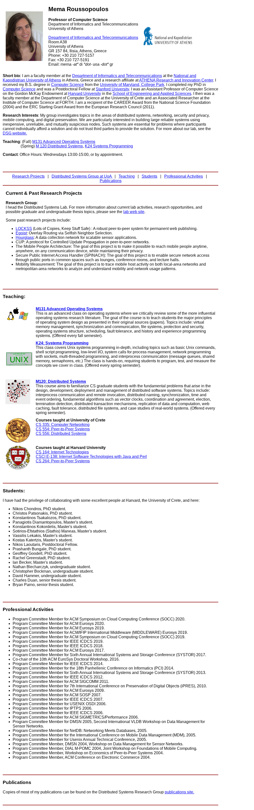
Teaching (127, 176)
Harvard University (84, 93)
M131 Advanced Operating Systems (63, 142)
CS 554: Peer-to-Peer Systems (63, 429)
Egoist (21, 233)
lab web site (133, 212)
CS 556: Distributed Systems (61, 433)
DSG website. (15, 133)
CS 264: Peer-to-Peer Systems (63, 461)
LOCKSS (24, 228)
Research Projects (28, 176)
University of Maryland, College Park (132, 85)
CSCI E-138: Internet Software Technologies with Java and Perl (91, 456)
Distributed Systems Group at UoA (82, 176)
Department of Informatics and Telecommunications (93, 37)
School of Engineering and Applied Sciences (152, 93)
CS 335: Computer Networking (63, 424)
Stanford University (112, 89)
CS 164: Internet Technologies (62, 452)
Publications (111, 181)
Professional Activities (183, 176)
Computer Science (67, 85)
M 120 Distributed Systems (59, 146)
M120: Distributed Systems (61, 381)
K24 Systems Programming (109, 146)
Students (149, 176)
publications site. (179, 792)
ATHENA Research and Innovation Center (176, 80)
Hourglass (25, 237)
